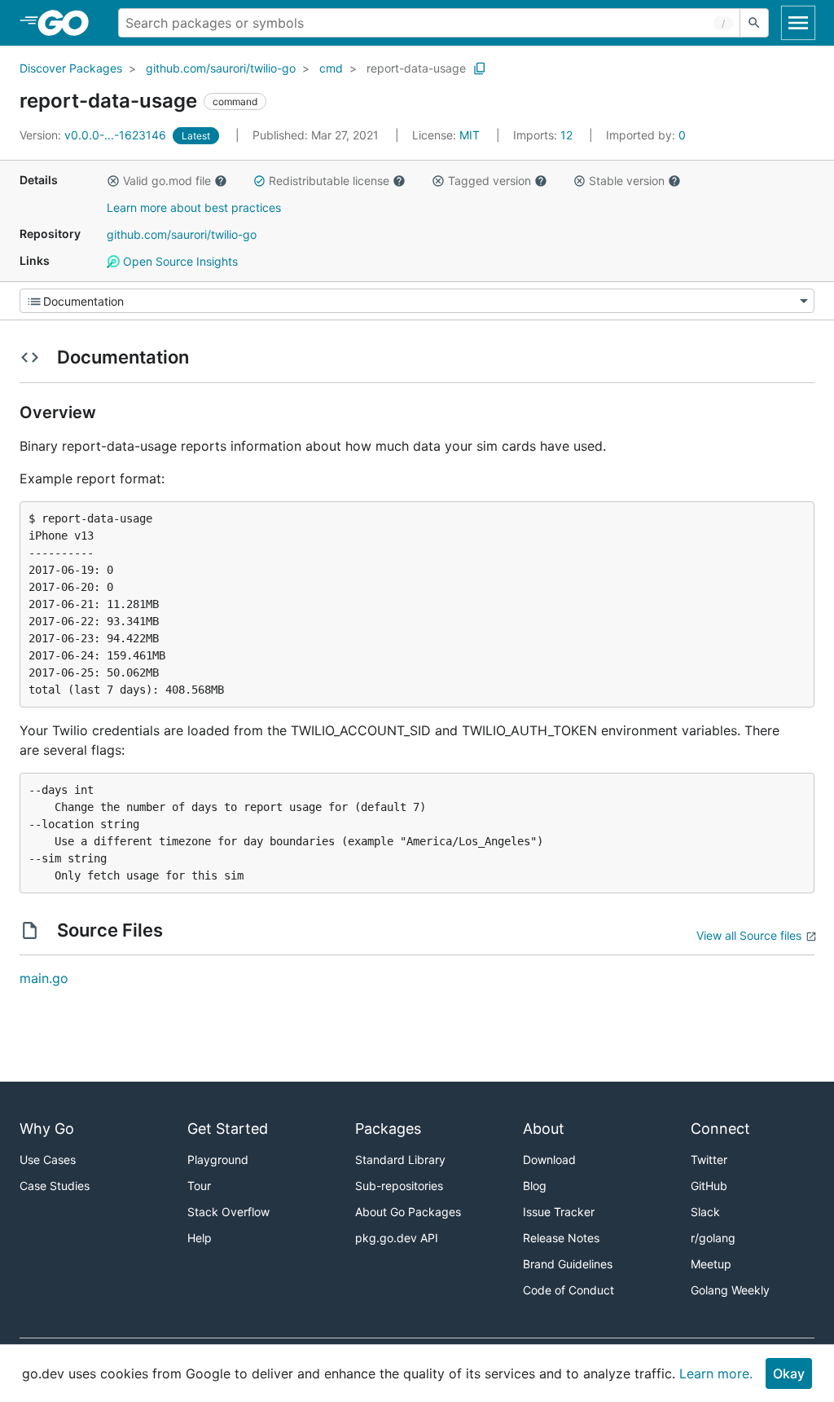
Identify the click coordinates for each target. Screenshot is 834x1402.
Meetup (711, 1264)
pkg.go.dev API (396, 1238)
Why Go (47, 1128)
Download (549, 1159)
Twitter (709, 1159)
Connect (720, 1128)
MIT (469, 135)
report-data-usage (416, 68)
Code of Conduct (568, 1290)
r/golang (713, 1238)
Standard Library (400, 1159)
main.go (44, 978)
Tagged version (489, 180)
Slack (705, 1212)
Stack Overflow (228, 1212)
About (543, 1128)
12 (544, 135)
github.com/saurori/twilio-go (221, 68)
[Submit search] (754, 22)
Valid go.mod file (167, 180)
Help (199, 1238)
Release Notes (561, 1238)
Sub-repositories (399, 1186)
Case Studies (55, 1186)
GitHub (709, 1186)
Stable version (627, 180)
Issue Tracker (559, 1212)
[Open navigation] (798, 23)
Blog (534, 1186)
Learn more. (716, 1373)
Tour (199, 1186)
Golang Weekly (730, 1290)
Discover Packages (71, 68)
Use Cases (48, 1159)
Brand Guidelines (567, 1264)
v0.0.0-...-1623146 (94, 135)
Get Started (227, 1128)
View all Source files (748, 935)
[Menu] (417, 301)
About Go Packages (408, 1212)
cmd (331, 68)
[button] (113, 180)
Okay (789, 1373)
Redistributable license (329, 180)
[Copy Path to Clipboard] (479, 68)
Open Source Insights (179, 261)
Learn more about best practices (194, 207)
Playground (217, 1159)
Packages (388, 1128)
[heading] (69, 23)
